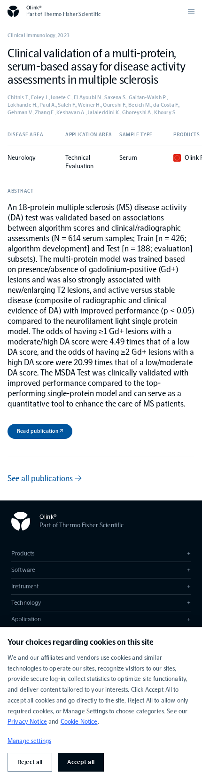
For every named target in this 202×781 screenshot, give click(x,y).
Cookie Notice (79, 722)
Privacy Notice (27, 722)
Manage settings (29, 741)
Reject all (29, 762)
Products (101, 553)
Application (101, 619)
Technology (101, 603)
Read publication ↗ (40, 431)
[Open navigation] (191, 11)
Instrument (101, 586)
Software (101, 570)
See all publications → (45, 478)
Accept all (80, 762)
